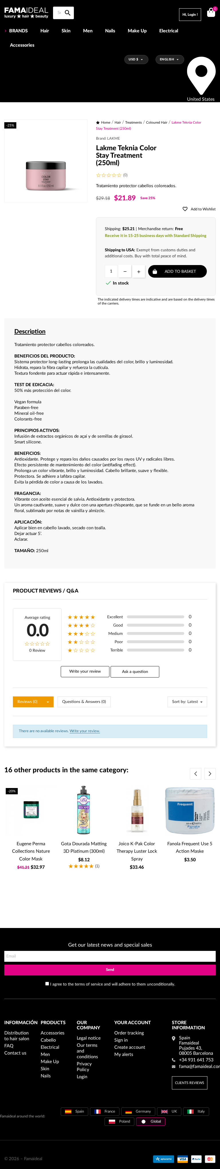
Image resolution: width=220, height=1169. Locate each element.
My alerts (123, 1054)
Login (82, 1077)
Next (210, 773)
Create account (129, 1047)
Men (88, 31)
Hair (44, 31)
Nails (110, 31)
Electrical (168, 31)
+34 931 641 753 (196, 1060)
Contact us (15, 1053)
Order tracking (129, 1033)
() (215, 9)
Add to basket (180, 272)
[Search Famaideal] (68, 6)
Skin (66, 31)
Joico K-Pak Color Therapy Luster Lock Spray (137, 851)
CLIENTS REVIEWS (189, 1083)
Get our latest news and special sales (110, 945)
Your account (132, 1022)
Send (110, 970)
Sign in (121, 1040)
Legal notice (89, 1038)
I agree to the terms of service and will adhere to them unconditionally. (112, 984)
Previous (195, 773)
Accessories (22, 45)
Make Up (137, 31)
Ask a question (135, 672)
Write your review (85, 672)
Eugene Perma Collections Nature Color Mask (31, 851)
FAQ (8, 1046)
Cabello (48, 1040)
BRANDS (18, 31)
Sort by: (179, 702)
